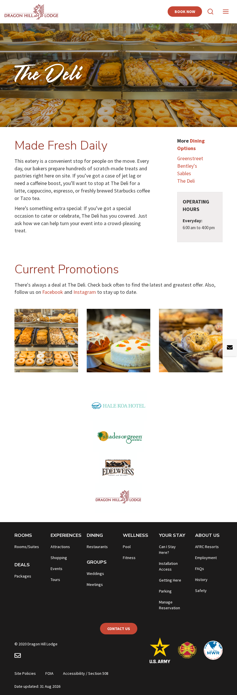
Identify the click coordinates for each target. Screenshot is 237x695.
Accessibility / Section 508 (85, 673)
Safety (201, 590)
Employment (206, 557)
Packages (22, 576)
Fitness (129, 557)
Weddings (95, 573)
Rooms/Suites (26, 546)
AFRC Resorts (207, 546)
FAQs (199, 568)
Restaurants (97, 546)
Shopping (59, 557)
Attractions (60, 546)
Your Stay (172, 535)
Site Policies (25, 673)
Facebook (52, 292)
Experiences (66, 535)
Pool (127, 546)
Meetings (95, 584)
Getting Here (170, 580)
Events (56, 568)
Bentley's (187, 165)
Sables (184, 173)
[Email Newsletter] (17, 656)
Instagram (85, 292)
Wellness (135, 535)
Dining (95, 535)
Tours (55, 579)
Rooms (23, 535)
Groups (97, 562)
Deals (22, 565)
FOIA (49, 673)
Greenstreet (190, 158)
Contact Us (118, 628)
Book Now (185, 11)
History (201, 579)
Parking (165, 591)
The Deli (186, 181)
